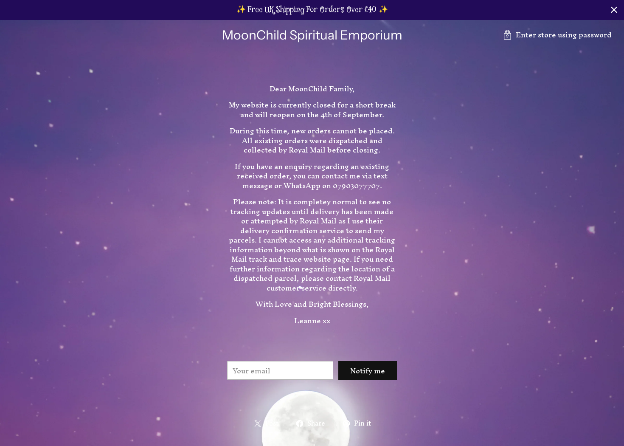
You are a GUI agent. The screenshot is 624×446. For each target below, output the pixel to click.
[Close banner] (614, 10)
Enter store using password (564, 35)
